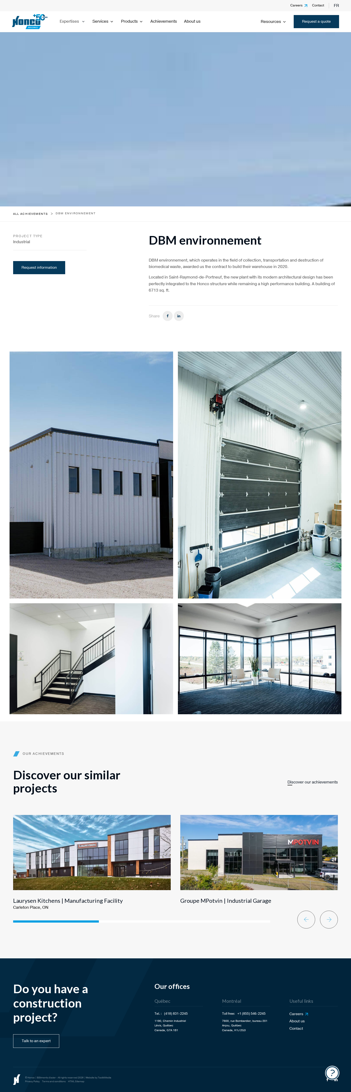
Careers (296, 5)
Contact (318, 5)
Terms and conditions (54, 1081)
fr (336, 5)
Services (100, 21)
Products (129, 21)
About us (192, 21)
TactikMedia (104, 1077)
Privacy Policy (32, 1081)
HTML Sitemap (76, 1081)
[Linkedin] (179, 316)
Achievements (163, 21)
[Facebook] (168, 316)
